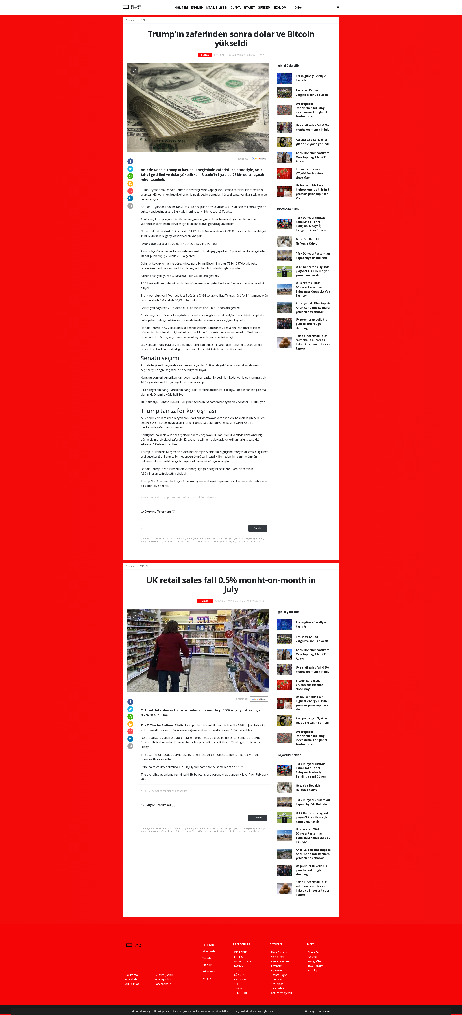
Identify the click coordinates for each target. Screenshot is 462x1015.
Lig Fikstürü (277, 970)
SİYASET (249, 7)
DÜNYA (235, 7)
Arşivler (207, 964)
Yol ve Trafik (278, 957)
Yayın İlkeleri (131, 979)
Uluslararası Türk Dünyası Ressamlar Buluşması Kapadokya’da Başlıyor (313, 289)
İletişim (206, 978)
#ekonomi (188, 497)
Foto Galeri (209, 944)
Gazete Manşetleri (281, 993)
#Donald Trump (160, 497)
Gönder (258, 528)
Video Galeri (209, 951)
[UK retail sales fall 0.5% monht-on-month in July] (198, 650)
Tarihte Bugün (279, 975)
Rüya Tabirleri (315, 966)
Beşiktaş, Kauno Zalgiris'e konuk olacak (312, 92)
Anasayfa (131, 20)
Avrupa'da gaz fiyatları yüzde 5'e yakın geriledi (312, 142)
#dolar (200, 497)
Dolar (209, 231)
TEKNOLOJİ (240, 993)
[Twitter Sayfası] (132, 962)
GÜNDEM (264, 7)
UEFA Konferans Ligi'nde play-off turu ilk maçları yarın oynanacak (313, 271)
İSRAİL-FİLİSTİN (217, 7)
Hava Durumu (279, 952)
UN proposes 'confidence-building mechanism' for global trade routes (311, 110)
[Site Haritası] (164, 962)
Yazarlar (206, 958)
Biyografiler (314, 961)
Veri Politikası (132, 984)
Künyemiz (208, 971)
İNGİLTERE (181, 7)
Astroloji (312, 970)
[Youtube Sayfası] (145, 962)
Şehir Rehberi (278, 988)
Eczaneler (276, 966)
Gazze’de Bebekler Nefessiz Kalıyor (309, 241)
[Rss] (157, 962)
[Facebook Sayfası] (126, 962)
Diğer (299, 7)
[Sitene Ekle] (170, 962)
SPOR (237, 984)
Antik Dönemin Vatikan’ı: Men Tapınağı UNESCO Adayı (313, 157)
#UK (143, 791)
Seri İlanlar (277, 984)
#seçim (175, 497)
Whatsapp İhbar (164, 979)
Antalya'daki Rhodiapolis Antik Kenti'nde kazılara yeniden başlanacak (313, 307)
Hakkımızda (131, 975)
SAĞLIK (238, 988)
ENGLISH (197, 7)
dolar (153, 244)
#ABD (144, 497)
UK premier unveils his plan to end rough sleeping (311, 324)
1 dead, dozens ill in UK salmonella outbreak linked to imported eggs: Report (313, 342)
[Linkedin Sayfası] (151, 962)
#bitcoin (211, 497)
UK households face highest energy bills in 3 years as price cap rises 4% (312, 191)
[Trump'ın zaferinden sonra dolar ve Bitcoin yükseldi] (198, 107)
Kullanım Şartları (164, 975)
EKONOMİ (280, 7)
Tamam (325, 1011)
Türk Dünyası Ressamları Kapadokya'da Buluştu (313, 256)
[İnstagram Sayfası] (138, 962)
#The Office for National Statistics (168, 791)
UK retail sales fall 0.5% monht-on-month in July (312, 127)
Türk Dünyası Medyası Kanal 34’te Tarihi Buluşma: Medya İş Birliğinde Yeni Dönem (311, 224)
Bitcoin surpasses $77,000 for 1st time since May (310, 173)
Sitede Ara (314, 952)
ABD (167, 328)
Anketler (312, 957)
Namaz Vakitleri (280, 961)
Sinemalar (276, 979)
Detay (311, 1011)
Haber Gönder (163, 984)
